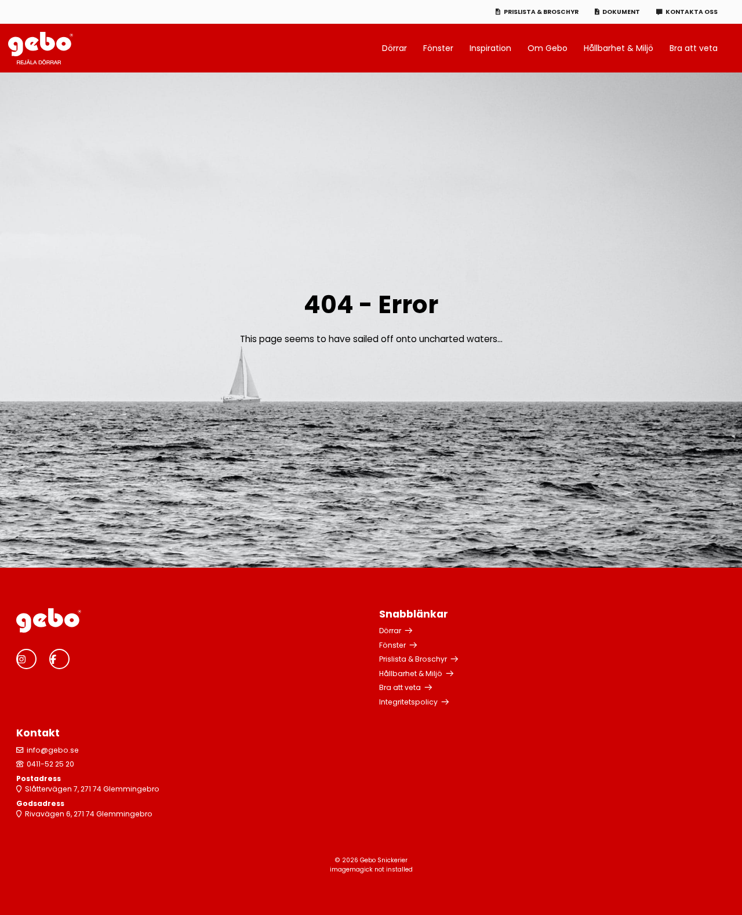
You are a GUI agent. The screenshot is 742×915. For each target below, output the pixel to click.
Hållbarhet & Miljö (618, 48)
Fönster (438, 48)
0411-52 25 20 (50, 764)
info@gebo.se (53, 750)
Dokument (621, 12)
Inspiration (490, 48)
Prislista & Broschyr (541, 12)
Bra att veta (694, 48)
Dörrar (394, 48)
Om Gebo (548, 48)
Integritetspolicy (408, 702)
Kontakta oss (691, 12)
